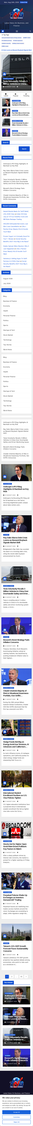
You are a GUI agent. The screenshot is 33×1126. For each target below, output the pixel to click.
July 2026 (6, 283)
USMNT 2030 (26, 37)
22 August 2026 (10, 86)
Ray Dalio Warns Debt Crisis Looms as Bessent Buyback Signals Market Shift (21, 115)
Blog (5, 296)
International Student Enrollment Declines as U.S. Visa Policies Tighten (15, 795)
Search (5, 142)
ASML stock (5, 46)
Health (5, 311)
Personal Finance (9, 316)
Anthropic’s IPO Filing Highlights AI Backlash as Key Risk (20, 105)
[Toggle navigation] (17, 31)
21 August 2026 (10, 699)
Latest (6, 96)
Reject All (16, 1122)
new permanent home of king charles (11, 37)
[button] (30, 31)
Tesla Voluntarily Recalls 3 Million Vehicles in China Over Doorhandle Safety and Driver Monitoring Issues (16, 181)
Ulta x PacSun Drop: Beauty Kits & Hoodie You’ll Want (15, 229)
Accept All (16, 1112)
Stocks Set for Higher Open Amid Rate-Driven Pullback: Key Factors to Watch (15, 846)
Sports (5, 325)
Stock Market (16, 100)
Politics (6, 320)
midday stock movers (18, 43)
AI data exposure (17, 40)
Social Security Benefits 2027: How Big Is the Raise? (15, 263)
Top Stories (7, 345)
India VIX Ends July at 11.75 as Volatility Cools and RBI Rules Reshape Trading (15, 216)
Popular (15, 96)
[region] (16, 1110)
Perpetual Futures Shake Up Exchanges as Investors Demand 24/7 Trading (15, 897)
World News (7, 349)
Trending (26, 96)
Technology (7, 340)
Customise (16, 1117)
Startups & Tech (9, 330)
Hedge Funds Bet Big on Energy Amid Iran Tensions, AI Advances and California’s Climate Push (16, 745)
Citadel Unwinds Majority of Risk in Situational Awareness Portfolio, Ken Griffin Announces (16, 197)
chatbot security (6, 43)
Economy (15, 110)
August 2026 (7, 279)
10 (21, 977)
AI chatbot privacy (7, 40)
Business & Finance (8, 78)
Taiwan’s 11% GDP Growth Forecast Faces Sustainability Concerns (15, 948)
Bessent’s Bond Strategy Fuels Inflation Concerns (16, 641)
